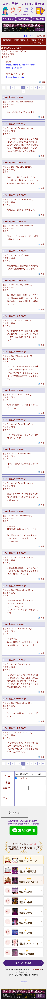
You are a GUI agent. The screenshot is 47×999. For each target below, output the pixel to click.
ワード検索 (31, 40)
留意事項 (21, 40)
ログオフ (32, 43)
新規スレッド (10, 40)
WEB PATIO (23, 982)
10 (43, 87)
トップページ (29, 36)
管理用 (40, 43)
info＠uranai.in (36, 969)
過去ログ (41, 40)
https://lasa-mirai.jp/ (15, 77)
